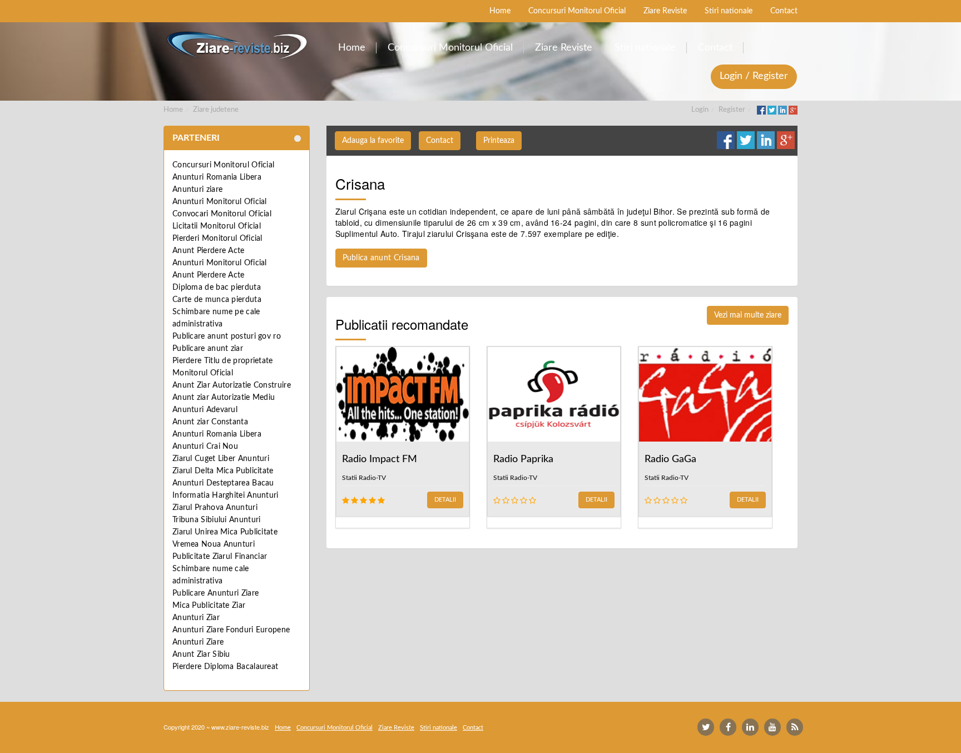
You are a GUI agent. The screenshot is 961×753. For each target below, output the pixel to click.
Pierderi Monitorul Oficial (217, 238)
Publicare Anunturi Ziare (215, 593)
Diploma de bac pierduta (216, 287)
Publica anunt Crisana (381, 258)
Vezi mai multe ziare (747, 315)
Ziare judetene (216, 109)
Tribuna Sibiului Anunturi (216, 520)
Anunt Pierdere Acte (208, 251)
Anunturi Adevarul (204, 410)
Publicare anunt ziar (207, 349)
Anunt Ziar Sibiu (201, 654)
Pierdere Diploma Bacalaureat (225, 667)
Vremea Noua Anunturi (213, 544)
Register (732, 109)
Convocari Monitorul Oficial (221, 214)
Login (700, 109)
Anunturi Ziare (198, 642)
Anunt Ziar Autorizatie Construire (231, 385)
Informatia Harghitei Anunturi (225, 495)
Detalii (445, 500)
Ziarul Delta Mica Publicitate (223, 471)
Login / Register (754, 76)
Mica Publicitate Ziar (208, 606)
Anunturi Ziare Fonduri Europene (231, 630)
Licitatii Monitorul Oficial (216, 226)
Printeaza (498, 141)
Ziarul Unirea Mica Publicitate (225, 532)
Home (173, 109)
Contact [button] (439, 141)
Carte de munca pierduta (216, 300)
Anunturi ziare (197, 190)
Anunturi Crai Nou (205, 446)
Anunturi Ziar (196, 618)
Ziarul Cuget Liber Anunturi (220, 459)
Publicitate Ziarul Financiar (219, 557)
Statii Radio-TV (364, 477)
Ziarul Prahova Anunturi (214, 508)
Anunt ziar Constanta (210, 422)
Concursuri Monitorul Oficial (223, 165)
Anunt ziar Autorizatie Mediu (223, 398)
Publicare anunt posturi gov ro (226, 336)
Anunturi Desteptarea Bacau (223, 483)
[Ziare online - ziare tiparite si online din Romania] (237, 45)
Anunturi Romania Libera (216, 177)
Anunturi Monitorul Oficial (219, 202)
